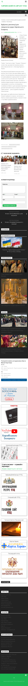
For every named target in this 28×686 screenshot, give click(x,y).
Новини (4, 21)
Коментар (5, 184)
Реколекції (9, 21)
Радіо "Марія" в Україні (6, 622)
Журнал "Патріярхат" (6, 628)
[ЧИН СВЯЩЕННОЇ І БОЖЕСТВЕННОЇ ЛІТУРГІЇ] (14, 291)
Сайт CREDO (4, 619)
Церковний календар (6, 602)
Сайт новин (3, 596)
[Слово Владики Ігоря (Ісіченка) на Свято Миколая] (14, 266)
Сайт (4, 199)
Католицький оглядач (6, 617)
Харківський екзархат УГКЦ (10, 32)
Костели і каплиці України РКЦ (8, 639)
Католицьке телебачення (7, 624)
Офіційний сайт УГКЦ (6, 595)
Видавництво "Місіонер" (6, 646)
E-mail (16, 194)
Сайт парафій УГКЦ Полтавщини (8, 667)
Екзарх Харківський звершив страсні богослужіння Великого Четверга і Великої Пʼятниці (12, 351)
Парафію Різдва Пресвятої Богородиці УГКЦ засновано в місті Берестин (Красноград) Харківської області (13, 330)
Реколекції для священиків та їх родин (9, 146)
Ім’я (4, 194)
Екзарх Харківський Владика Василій (16, 20)
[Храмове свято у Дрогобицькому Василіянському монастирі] (20, 160)
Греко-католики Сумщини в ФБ (8, 669)
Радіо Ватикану (4, 620)
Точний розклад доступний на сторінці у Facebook (14, 380)
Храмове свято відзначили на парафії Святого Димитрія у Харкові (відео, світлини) (6, 167)
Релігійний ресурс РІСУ (6, 637)
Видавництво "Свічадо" (6, 645)
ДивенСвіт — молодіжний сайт (8, 629)
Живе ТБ (3, 626)
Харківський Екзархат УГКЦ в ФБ (8, 654)
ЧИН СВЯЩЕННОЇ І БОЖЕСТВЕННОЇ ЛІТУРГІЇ (13, 305)
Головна (3, 20)
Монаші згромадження (6, 603)
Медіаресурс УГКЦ (5, 615)
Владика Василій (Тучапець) (14, 144)
